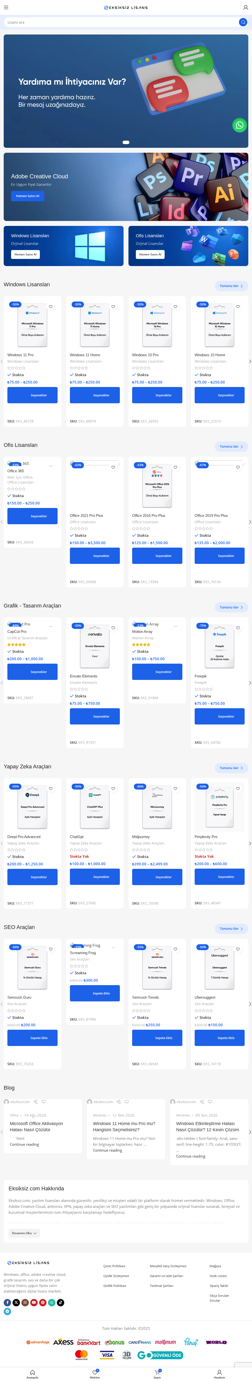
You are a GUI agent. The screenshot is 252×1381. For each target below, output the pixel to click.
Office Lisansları (20, 482)
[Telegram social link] (7, 1311)
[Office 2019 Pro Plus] (220, 485)
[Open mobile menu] (6, 7)
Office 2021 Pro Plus (86, 515)
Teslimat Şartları (161, 1285)
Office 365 (15, 471)
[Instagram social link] (25, 1302)
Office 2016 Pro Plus (148, 515)
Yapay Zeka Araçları (23, 843)
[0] (43, 1101)
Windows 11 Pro (20, 355)
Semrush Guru (19, 997)
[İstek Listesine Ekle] (51, 306)
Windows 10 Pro (145, 355)
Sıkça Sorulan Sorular (219, 1298)
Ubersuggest (205, 997)
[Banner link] (126, 187)
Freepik (201, 676)
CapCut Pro (16, 631)
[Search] (243, 22)
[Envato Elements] (95, 646)
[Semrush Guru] (32, 968)
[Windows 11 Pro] (32, 325)
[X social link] (16, 1302)
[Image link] (28, 1262)
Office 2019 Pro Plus (211, 515)
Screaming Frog (83, 953)
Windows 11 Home (85, 355)
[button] (32, 1038)
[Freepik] (220, 646)
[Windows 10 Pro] (157, 325)
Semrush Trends (145, 997)
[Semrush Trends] (157, 968)
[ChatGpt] (95, 807)
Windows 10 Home (210, 355)
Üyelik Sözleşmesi (116, 1276)
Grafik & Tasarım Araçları (27, 638)
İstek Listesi (218, 1276)
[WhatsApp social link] (51, 1302)
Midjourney (141, 837)
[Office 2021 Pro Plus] (95, 485)
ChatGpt (76, 837)
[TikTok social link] (60, 1302)
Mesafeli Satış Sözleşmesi (168, 1266)
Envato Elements (83, 676)
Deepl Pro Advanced (23, 837)
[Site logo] (126, 6)
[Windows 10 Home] (220, 325)
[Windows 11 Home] (95, 325)
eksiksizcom (20, 1101)
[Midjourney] (157, 807)
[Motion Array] (157, 623)
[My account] (246, 7)
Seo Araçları (17, 1003)
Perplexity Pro (206, 837)
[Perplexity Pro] (220, 807)
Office (14, 1115)
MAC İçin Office (19, 477)
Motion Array (142, 631)
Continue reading (24, 1144)
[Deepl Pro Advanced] (32, 807)
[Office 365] (32, 463)
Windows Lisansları (23, 361)
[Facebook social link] (7, 1302)
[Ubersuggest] (220, 968)
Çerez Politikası (114, 1266)
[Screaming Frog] (95, 945)
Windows (100, 1115)
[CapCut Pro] (32, 623)
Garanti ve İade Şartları (166, 1276)
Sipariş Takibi (219, 1285)
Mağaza (215, 1266)
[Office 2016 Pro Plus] (157, 485)
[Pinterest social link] (43, 1302)
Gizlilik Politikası (114, 1285)
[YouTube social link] (34, 1302)
